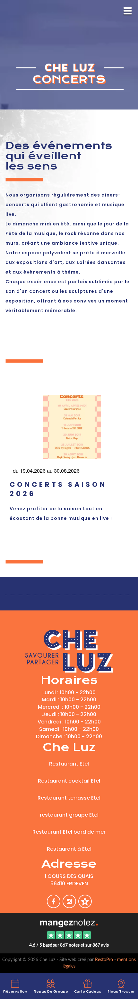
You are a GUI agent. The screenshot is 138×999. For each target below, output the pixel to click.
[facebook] (54, 905)
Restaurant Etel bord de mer (69, 832)
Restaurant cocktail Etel (69, 780)
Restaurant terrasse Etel (69, 798)
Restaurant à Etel (69, 849)
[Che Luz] (69, 922)
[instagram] (70, 905)
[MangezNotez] (85, 905)
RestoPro (104, 960)
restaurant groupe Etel (69, 815)
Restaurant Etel (69, 763)
